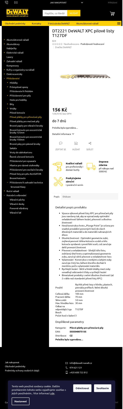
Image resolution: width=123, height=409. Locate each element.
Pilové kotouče (17, 112)
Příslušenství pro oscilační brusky (26, 169)
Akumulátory (13, 44)
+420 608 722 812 (79, 372)
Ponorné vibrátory (19, 208)
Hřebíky (14, 82)
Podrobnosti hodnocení (92, 43)
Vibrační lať (15, 212)
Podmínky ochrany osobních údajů (22, 370)
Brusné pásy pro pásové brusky (25, 143)
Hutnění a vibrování (16, 195)
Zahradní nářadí (14, 61)
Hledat (74, 13)
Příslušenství (13, 78)
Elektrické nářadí (15, 52)
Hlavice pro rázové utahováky (24, 165)
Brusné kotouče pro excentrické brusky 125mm (26, 131)
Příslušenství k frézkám (21, 91)
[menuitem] (15, 23)
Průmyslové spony (19, 87)
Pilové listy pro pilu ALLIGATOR (25, 173)
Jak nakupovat (58, 2)
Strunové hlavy (18, 186)
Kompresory (13, 65)
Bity (12, 104)
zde (52, 393)
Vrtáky (13, 108)
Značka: (63, 47)
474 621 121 (76, 367)
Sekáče (13, 148)
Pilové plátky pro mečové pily (24, 121)
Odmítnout (82, 388)
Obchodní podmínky (15, 366)
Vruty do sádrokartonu (21, 152)
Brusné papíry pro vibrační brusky (26, 125)
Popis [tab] (56, 196)
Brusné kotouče (18, 178)
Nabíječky (11, 48)
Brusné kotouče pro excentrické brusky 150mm (26, 138)
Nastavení (20, 401)
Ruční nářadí (13, 191)
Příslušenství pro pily (20, 95)
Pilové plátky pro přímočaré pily (26, 116)
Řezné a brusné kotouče (22, 156)
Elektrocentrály (14, 74)
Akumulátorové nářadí (18, 39)
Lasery (10, 56)
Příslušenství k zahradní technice (26, 182)
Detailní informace (61, 133)
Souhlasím (102, 388)
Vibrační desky (17, 203)
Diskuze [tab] (67, 196)
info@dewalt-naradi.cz (81, 362)
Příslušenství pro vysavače (23, 161)
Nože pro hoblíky (18, 99)
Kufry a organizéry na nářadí (20, 69)
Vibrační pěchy (17, 199)
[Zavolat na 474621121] (9, 2)
